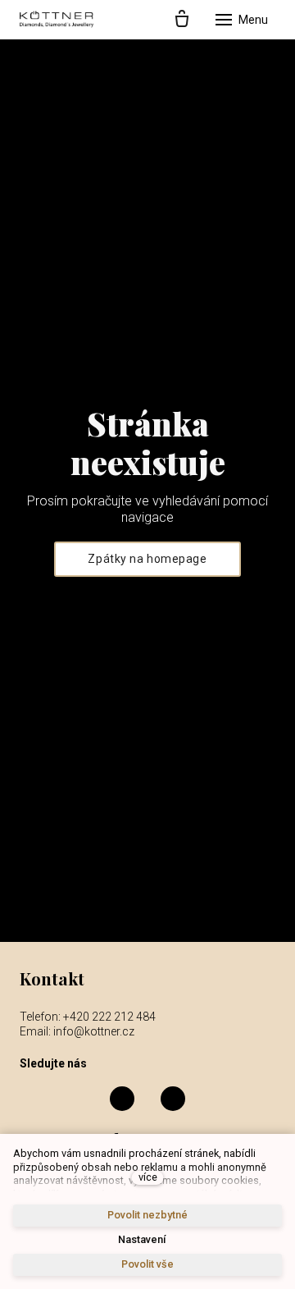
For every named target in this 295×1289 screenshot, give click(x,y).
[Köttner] (56, 20)
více (147, 1177)
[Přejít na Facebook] (122, 1099)
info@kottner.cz (93, 1031)
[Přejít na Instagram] (173, 1099)
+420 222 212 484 (109, 1016)
